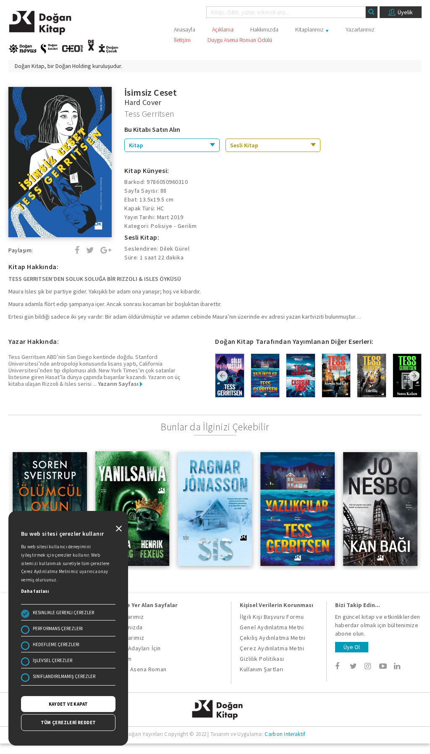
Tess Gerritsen (149, 113)
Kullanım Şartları (261, 669)
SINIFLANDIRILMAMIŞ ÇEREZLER (64, 676)
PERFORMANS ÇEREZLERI (58, 628)
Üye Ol (351, 647)
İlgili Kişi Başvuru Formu (272, 616)
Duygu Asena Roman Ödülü (239, 40)
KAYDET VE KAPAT (68, 704)
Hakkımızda (264, 29)
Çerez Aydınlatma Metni (272, 648)
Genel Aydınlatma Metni (272, 627)
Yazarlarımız (360, 29)
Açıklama (222, 29)
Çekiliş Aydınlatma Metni (272, 637)
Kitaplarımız (309, 29)
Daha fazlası (35, 591)
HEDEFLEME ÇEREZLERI (56, 644)
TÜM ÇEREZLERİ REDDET (68, 722)
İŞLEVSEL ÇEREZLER (52, 660)
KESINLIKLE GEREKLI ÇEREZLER (63, 612)
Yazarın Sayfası (119, 383)
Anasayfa (184, 29)
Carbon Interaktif (285, 734)
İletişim (182, 40)
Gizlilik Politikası (262, 658)
